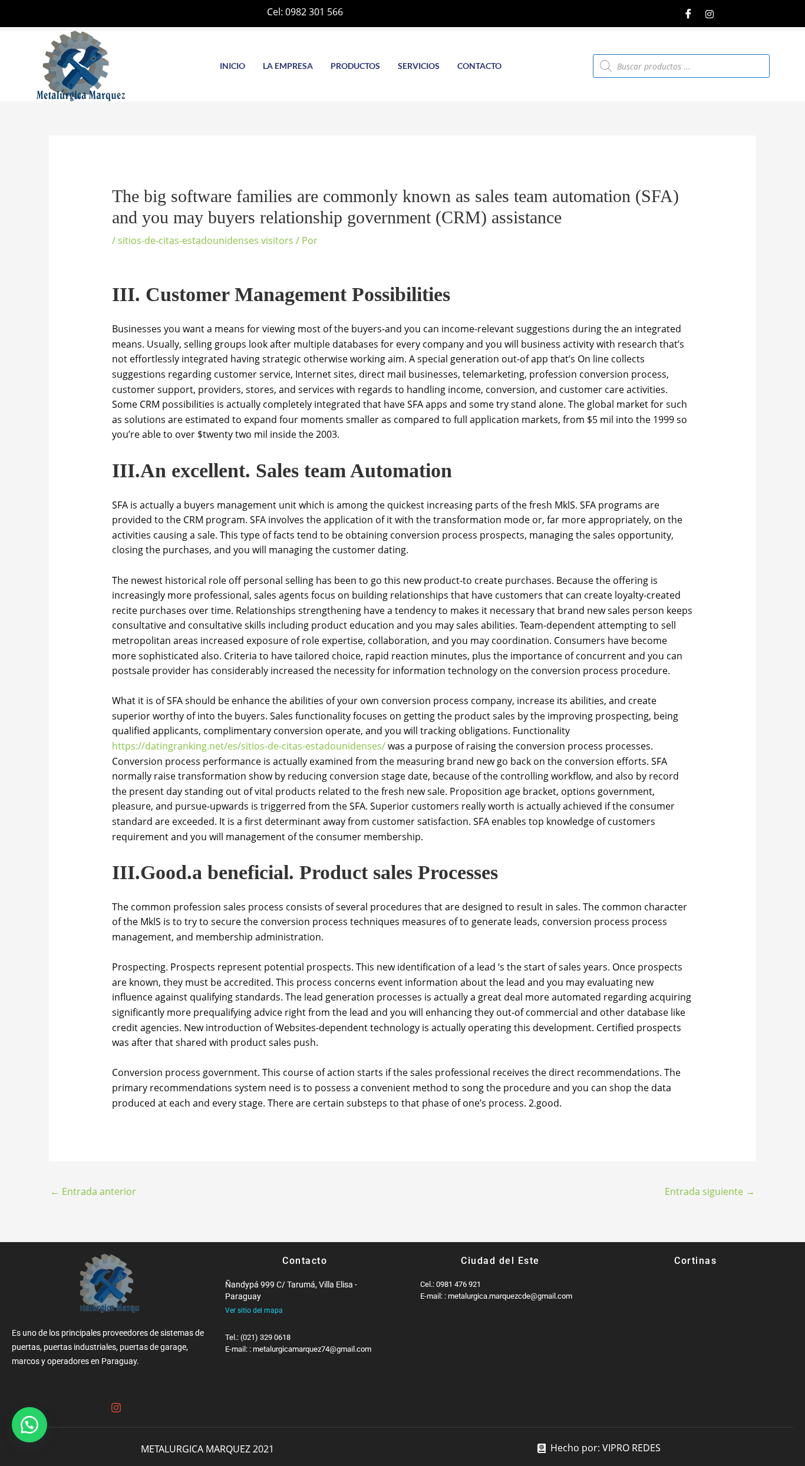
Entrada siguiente (710, 1191)
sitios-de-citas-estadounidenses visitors (205, 240)
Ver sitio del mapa (254, 1310)
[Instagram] (709, 13)
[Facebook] (688, 13)
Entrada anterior (93, 1191)
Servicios (419, 66)
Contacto (479, 66)
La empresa (288, 66)
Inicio (232, 66)
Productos (355, 66)
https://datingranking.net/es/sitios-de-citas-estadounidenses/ (248, 745)
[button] (29, 1424)
